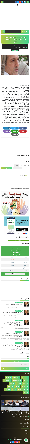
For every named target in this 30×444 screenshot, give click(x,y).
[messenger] (22, 2)
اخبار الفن (15, 47)
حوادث (16, 386)
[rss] (19, 442)
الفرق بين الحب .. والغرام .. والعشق (14, 304)
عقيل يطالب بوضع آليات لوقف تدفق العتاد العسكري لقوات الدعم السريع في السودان (15, 413)
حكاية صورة (24, 386)
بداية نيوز (10, 439)
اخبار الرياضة (15, 377)
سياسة (9, 386)
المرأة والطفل (6, 380)
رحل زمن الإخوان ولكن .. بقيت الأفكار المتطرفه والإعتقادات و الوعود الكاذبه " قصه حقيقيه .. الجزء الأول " (12, 335)
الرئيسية (24, 32)
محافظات (7, 389)
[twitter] (18, 2)
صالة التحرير (23, 11)
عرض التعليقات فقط (17, 168)
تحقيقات (18, 383)
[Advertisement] (15, 20)
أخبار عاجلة (24, 377)
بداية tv (24, 383)
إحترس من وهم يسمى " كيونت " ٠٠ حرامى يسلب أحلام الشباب (13, 345)
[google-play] (25, 2)
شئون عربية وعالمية (22, 389)
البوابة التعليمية (16, 380)
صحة (13, 389)
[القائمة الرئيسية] (3, 31)
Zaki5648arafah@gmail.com (22, 416)
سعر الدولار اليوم (18, 240)
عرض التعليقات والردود (6, 168)
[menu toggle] (28, 2)
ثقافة (11, 383)
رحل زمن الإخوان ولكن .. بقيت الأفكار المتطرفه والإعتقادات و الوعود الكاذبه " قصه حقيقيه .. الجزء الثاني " (12, 323)
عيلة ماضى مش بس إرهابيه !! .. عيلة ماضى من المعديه (12, 313)
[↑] (15, 438)
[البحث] (2, 2)
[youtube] (20, 2)
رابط (26, 430)
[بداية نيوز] (15, 5)
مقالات (25, 392)
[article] (15, 142)
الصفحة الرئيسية (23, 47)
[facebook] (16, 2)
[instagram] (17, 442)
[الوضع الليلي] (26, 440)
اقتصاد (25, 380)
